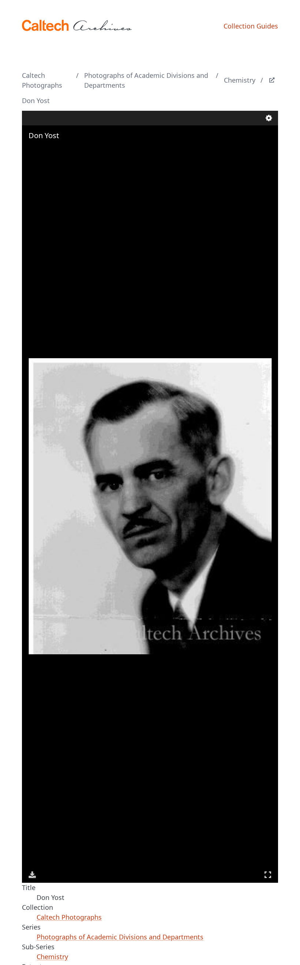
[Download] (32, 874)
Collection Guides (251, 26)
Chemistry (239, 80)
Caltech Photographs (42, 80)
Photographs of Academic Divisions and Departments (146, 80)
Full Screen (267, 874)
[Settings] (269, 118)
